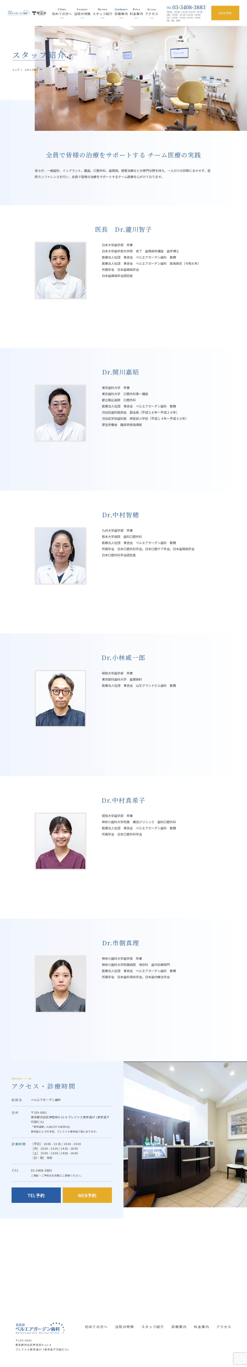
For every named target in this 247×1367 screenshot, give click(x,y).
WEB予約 (87, 1195)
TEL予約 (36, 1195)
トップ (15, 69)
